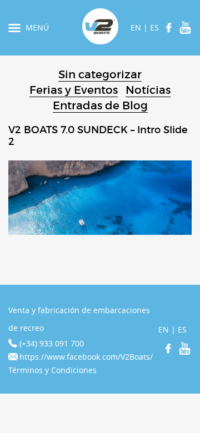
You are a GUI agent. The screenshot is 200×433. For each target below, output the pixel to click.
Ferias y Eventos (73, 90)
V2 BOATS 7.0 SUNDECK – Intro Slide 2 (98, 136)
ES (154, 27)
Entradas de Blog (100, 105)
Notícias (148, 90)
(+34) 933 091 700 (51, 343)
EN (136, 27)
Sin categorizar (100, 74)
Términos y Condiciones (52, 370)
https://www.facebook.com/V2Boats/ (86, 356)
